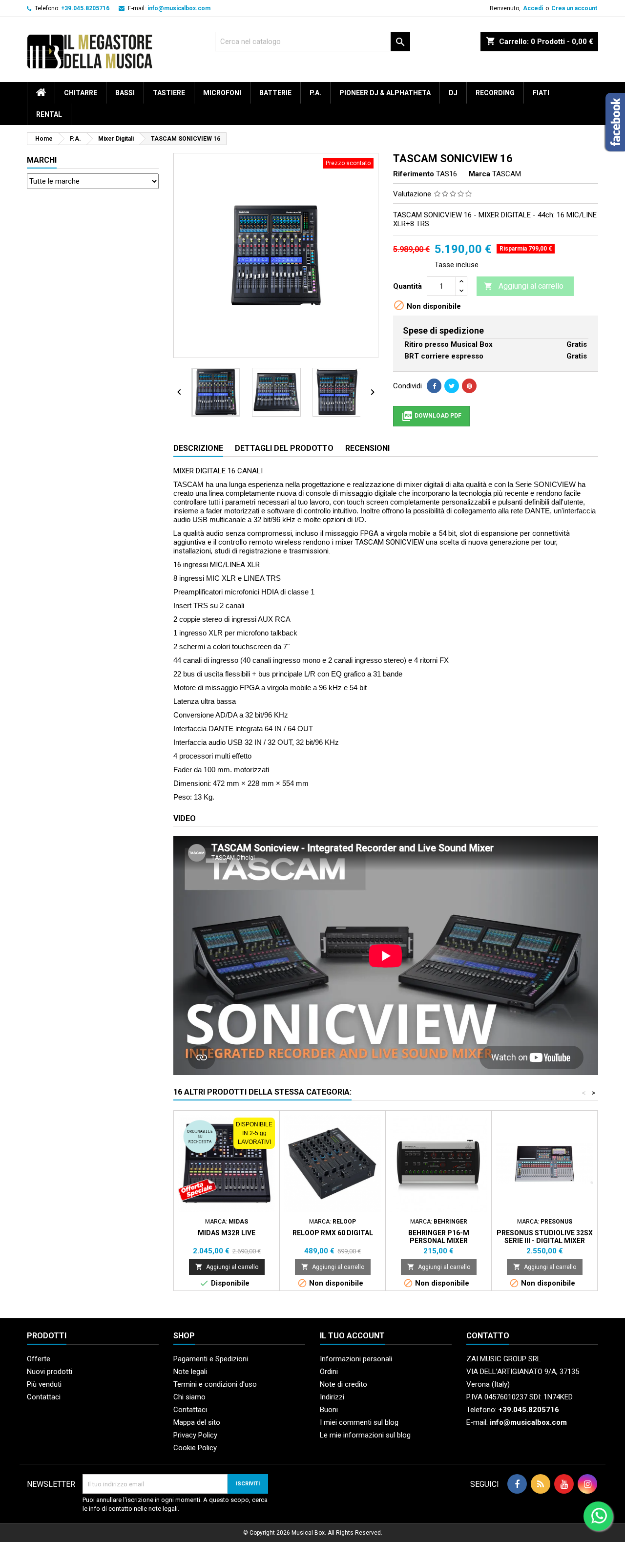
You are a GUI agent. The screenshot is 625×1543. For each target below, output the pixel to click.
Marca (479, 173)
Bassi (125, 93)
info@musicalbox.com (178, 8)
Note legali (190, 1371)
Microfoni (222, 93)
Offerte (38, 1358)
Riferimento (413, 173)
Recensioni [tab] (367, 448)
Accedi (533, 8)
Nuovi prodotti (49, 1371)
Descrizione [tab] (198, 448)
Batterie (275, 93)
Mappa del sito (196, 1422)
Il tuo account (352, 1335)
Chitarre (80, 93)
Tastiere (169, 93)
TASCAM (506, 173)
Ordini (329, 1371)
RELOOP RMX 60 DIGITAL (332, 1233)
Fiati (541, 93)
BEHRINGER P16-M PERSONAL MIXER (438, 1237)
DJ (453, 93)
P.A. (315, 93)
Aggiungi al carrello (523, 286)
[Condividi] (434, 386)
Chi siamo (189, 1397)
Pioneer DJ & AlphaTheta (385, 93)
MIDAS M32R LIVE (226, 1233)
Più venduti (44, 1384)
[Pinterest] (469, 386)
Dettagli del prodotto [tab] (284, 448)
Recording (495, 93)
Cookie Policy (195, 1447)
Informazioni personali (356, 1358)
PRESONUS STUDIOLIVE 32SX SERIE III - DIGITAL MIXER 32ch (545, 1240)
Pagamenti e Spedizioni (210, 1358)
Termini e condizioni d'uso (215, 1384)
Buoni (329, 1409)
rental (49, 114)
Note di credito (343, 1384)
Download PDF (431, 416)
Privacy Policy (195, 1435)
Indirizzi (332, 1397)
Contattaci (44, 1397)
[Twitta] (451, 386)
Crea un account (574, 8)
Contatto (487, 1335)
